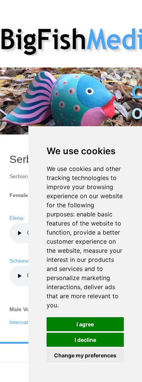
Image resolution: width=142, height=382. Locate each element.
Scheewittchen (26, 261)
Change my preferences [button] (85, 355)
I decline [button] (85, 340)
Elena (16, 218)
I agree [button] (85, 324)
